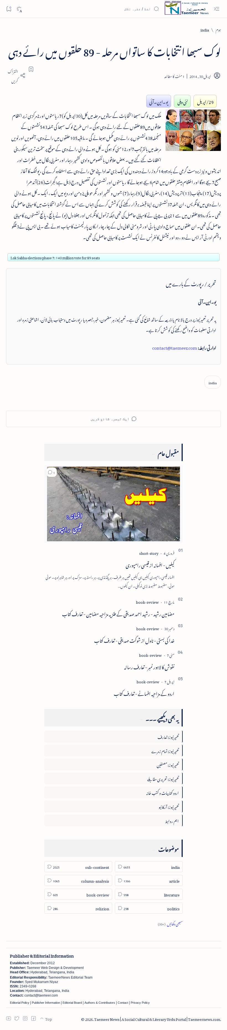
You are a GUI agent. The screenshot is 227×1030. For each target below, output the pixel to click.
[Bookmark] (9, 9)
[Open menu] (216, 9)
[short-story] (148, 552)
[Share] (15, 75)
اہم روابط (172, 820)
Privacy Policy (140, 1002)
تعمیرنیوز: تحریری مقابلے (163, 778)
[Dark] (19, 9)
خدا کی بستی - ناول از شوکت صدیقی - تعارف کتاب (134, 639)
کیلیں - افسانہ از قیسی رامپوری (150, 564)
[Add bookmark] (31, 69)
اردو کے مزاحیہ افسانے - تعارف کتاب (144, 693)
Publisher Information (46, 1002)
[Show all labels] (170, 923)
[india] (212, 382)
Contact (123, 1002)
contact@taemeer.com (174, 347)
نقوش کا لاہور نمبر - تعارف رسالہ (149, 666)
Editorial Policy (19, 1002)
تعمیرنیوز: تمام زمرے (165, 750)
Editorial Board (72, 1002)
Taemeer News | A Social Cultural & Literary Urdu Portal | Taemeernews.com (157, 1018)
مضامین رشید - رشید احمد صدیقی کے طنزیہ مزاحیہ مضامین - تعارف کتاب (118, 613)
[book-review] (147, 601)
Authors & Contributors (99, 1002)
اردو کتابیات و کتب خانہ (162, 792)
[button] (52, 472)
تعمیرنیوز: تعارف (168, 736)
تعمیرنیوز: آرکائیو (169, 806)
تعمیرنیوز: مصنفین (168, 764)
